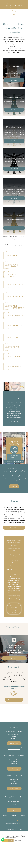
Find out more (14, 168)
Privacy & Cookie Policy (12, 829)
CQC (21, 829)
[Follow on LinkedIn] (17, 820)
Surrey (14, 11)
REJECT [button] (11, 840)
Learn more (13, 527)
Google (20, 823)
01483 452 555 (14, 769)
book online (15, 653)
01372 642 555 (14, 788)
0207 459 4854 (14, 810)
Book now (14, 486)
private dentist (20, 101)
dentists (10, 103)
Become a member (13, 700)
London (14, 14)
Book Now (14, 80)
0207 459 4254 (14, 648)
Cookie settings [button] (17, 840)
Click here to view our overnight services (14, 608)
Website (14, 748)
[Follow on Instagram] (10, 820)
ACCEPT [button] (5, 840)
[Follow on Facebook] (14, 820)
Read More (13, 421)
